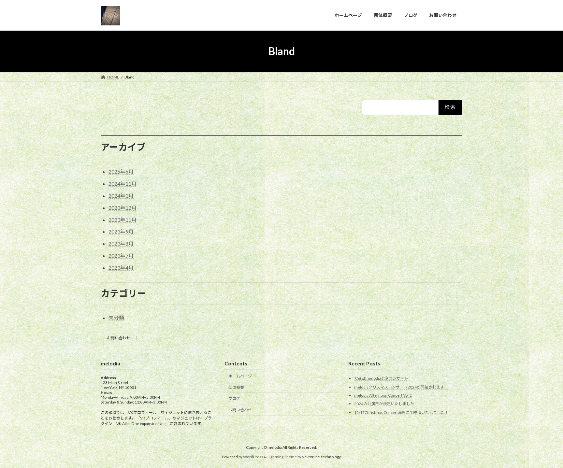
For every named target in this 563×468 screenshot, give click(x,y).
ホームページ (240, 376)
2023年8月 (121, 243)
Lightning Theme (282, 456)
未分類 (116, 318)
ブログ (234, 398)
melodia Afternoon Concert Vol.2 (383, 395)
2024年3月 (121, 195)
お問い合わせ (118, 337)
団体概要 (236, 387)
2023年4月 (121, 267)
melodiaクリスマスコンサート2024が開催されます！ (401, 387)
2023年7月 (121, 255)
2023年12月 (122, 208)
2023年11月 (122, 220)
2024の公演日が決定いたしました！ (386, 403)
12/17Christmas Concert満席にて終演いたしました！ (401, 412)
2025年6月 (121, 171)
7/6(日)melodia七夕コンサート (381, 378)
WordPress (253, 456)
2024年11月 (122, 183)
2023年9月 (121, 231)
